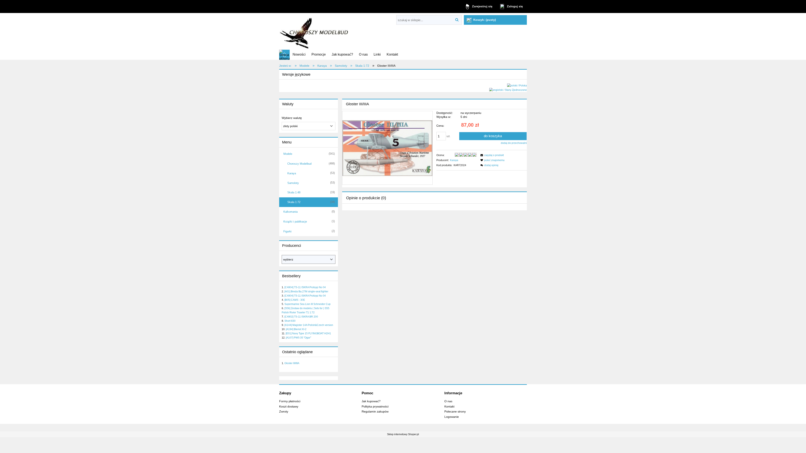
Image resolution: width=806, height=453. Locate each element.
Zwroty (283, 411)
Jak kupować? (371, 401)
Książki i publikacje (295, 221)
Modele (287, 153)
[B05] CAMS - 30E (294, 299)
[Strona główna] (314, 31)
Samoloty (293, 183)
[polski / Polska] (517, 85)
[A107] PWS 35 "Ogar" (298, 337)
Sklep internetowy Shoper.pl (403, 434)
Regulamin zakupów (375, 411)
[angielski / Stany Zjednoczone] (508, 89)
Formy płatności (289, 401)
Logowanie (451, 416)
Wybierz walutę (292, 117)
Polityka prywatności (375, 406)
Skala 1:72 (293, 202)
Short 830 (290, 320)
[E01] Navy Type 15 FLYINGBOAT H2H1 (308, 333)
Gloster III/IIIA (291, 363)
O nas (448, 401)
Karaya (291, 173)
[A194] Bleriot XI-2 (296, 329)
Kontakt (449, 406)
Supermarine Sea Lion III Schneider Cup (307, 304)
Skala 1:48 (293, 192)
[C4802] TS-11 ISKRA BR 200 (301, 316)
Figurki (287, 231)
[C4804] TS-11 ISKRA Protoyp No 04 (305, 287)
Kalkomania (290, 211)
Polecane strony (455, 411)
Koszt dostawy (288, 406)
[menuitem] (299, 54)
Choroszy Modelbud (299, 163)
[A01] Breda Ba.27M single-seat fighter (306, 291)
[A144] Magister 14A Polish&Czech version (308, 325)
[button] (491, 155)
